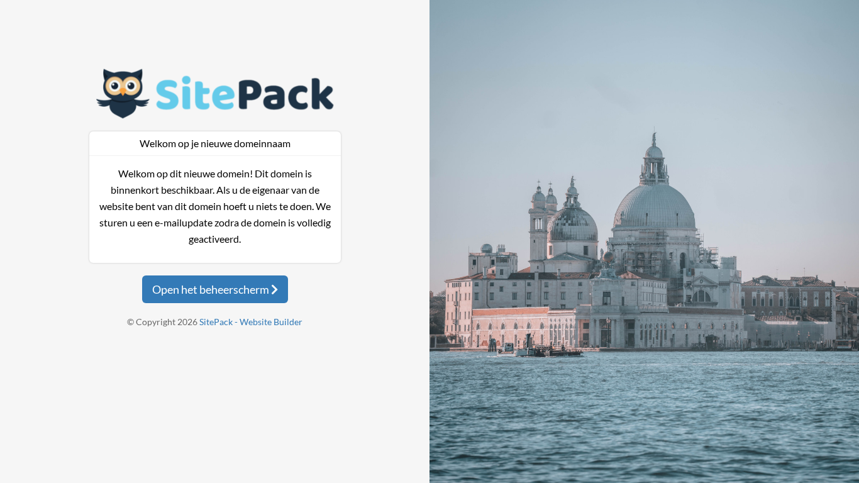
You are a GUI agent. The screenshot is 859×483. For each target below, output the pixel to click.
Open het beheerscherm (211, 289)
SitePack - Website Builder (250, 321)
